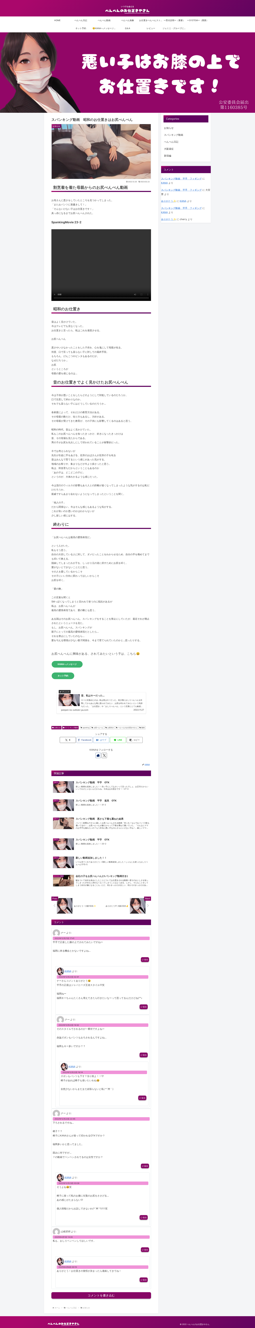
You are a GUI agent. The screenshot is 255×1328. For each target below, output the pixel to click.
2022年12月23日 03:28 (69, 1183)
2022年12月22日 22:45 (65, 1119)
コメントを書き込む (101, 1295)
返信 (146, 959)
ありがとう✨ (168, 201)
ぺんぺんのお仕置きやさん (127, 728)
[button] (135, 740)
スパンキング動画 (71, 728)
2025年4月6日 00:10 (68, 1267)
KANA (68, 971)
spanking (86, 728)
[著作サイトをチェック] (98, 755)
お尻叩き (110, 728)
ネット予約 (63, 675)
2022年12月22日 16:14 (73, 1072)
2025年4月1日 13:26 (64, 1237)
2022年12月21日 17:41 (64, 938)
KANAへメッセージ (67, 664)
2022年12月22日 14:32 (69, 1025)
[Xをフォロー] (104, 755)
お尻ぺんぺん (98, 728)
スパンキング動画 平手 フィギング (181, 178)
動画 (143, 728)
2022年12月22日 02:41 (69, 977)
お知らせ (57, 728)
